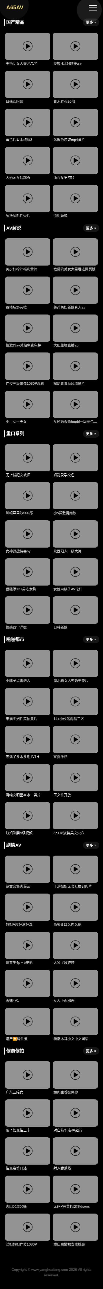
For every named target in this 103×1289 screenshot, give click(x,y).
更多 (91, 22)
